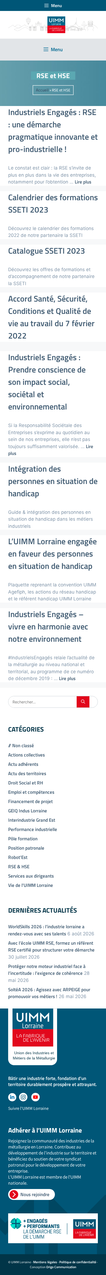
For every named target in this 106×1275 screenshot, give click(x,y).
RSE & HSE (18, 866)
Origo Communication (61, 1267)
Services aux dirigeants (31, 875)
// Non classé (21, 745)
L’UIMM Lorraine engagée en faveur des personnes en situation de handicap (52, 553)
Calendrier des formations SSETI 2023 (53, 203)
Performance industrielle (32, 829)
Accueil (42, 90)
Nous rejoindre (34, 1194)
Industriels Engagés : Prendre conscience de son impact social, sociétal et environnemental (47, 382)
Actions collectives (26, 754)
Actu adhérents (23, 764)
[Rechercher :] (42, 701)
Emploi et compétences (31, 792)
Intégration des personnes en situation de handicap (53, 481)
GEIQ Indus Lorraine (27, 810)
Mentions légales (45, 1262)
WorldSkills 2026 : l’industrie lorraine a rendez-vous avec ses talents (46, 930)
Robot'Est (17, 857)
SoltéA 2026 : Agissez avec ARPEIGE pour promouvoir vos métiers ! (49, 993)
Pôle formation (23, 838)
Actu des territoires (27, 773)
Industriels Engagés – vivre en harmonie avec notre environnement (48, 626)
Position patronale (26, 848)
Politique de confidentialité (77, 1262)
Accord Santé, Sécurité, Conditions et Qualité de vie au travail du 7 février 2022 (51, 317)
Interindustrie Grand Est (31, 820)
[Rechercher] (83, 701)
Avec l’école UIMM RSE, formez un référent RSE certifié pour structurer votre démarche (51, 946)
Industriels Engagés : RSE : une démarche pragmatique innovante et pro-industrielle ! (53, 130)
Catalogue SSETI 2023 (46, 250)
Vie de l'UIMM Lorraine (30, 885)
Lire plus (83, 181)
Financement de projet (30, 801)
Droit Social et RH (25, 782)
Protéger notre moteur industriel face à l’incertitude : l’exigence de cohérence (47, 970)
